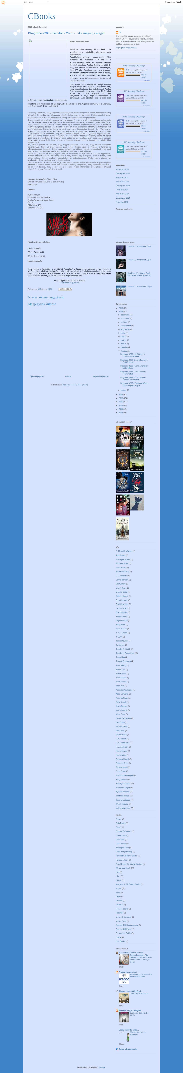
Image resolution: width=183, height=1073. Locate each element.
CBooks (41, 16)
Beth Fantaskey (122, 571)
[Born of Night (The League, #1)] (137, 448)
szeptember (126, 326)
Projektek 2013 (122, 177)
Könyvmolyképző (123, 868)
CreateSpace (121, 835)
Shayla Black (121, 779)
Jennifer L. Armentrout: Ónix (139, 246)
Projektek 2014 (122, 190)
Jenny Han (120, 657)
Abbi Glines (120, 555)
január (124, 390)
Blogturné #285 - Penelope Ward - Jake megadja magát (134, 384)
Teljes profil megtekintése (126, 47)
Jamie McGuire (122, 641)
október (124, 322)
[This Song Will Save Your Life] (123, 515)
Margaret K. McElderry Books (128, 884)
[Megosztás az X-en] (65, 289)
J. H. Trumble (121, 633)
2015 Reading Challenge (134, 91)
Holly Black (120, 625)
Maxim (118, 888)
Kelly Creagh (121, 702)
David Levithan (122, 604)
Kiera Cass (120, 714)
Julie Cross (120, 669)
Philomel (119, 905)
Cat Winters (121, 584)
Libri (117, 876)
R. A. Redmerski (122, 743)
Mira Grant (120, 731)
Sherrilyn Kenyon (123, 783)
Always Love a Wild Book (130, 991)
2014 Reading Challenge (134, 116)
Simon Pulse (121, 921)
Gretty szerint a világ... (129, 1030)
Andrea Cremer (122, 563)
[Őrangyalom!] (137, 510)
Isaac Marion (121, 629)
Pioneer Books (122, 909)
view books (146, 80)
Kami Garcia (121, 682)
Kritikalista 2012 (122, 169)
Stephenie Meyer (123, 788)
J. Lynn (119, 637)
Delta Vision (121, 843)
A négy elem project (128, 972)
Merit (118, 892)
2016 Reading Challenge (134, 65)
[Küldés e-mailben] (59, 289)
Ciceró (118, 827)
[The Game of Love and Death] (137, 492)
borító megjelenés (123, 808)
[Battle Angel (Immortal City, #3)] (123, 446)
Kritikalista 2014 (122, 194)
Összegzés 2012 (123, 173)
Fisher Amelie (121, 616)
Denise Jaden (121, 608)
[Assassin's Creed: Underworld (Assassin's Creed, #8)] (122, 539)
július (123, 333)
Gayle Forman (122, 621)
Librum (118, 880)
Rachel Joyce (121, 751)
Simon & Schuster (123, 917)
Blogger (102, 1067)
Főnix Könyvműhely (124, 852)
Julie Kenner (121, 673)
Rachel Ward (121, 755)
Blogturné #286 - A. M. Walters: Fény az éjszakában (133, 378)
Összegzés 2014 (123, 198)
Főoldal (68, 376)
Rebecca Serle (122, 763)
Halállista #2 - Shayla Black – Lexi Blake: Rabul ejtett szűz (140, 274)
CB (120, 32)
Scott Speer (121, 771)
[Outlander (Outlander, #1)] (137, 470)
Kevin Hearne (121, 710)
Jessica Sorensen (123, 661)
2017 (121, 395)
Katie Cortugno (122, 694)
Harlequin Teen (122, 860)
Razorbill (119, 913)
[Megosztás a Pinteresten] (70, 289)
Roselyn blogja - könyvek (130, 1011)
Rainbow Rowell (122, 759)
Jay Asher (120, 645)
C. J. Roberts (121, 576)
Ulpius (118, 937)
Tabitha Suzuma (122, 796)
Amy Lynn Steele (123, 559)
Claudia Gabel (121, 592)
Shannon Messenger (124, 775)
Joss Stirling (121, 665)
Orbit (118, 897)
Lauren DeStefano (123, 718)
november (125, 318)
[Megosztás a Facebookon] (67, 289)
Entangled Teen (122, 848)
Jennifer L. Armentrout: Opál (139, 260)
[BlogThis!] (62, 289)
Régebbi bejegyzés (101, 376)
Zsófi (127, 70)
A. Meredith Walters (124, 551)
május (124, 340)
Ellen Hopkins (121, 612)
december (125, 315)
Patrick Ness (121, 735)
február (124, 351)
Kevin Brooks (121, 706)
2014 (121, 405)
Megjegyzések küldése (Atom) (75, 385)
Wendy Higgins (122, 804)
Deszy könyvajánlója (128, 1049)
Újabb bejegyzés (37, 376)
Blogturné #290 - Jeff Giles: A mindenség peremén (132, 355)
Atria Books (121, 823)
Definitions (120, 839)
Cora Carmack (122, 600)
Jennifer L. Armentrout (125, 653)
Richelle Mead (122, 767)
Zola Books (120, 941)
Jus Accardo (121, 678)
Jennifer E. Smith (123, 649)
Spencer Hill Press (123, 929)
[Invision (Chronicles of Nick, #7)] (123, 492)
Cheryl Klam (121, 588)
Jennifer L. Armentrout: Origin (140, 287)
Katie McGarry (122, 698)
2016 (121, 398)
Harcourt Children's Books (126, 856)
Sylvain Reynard (122, 792)
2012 (121, 413)
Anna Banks (121, 568)
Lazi (117, 872)
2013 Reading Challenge (134, 142)
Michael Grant (121, 726)
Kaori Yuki (120, 686)
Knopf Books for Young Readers (129, 864)
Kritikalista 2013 (122, 182)
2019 (121, 308)
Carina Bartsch (122, 580)
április (124, 344)
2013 (121, 409)
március (124, 347)
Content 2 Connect (123, 831)
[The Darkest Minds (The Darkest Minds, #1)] (123, 469)
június (124, 336)
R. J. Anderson (122, 747)
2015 (121, 402)
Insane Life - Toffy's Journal (131, 953)
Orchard (119, 901)
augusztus (125, 329)
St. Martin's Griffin (123, 933)
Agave (118, 819)
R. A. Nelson (121, 739)
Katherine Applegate (124, 690)
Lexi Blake (120, 722)
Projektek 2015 (122, 202)
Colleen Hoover (122, 596)
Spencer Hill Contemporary (127, 925)
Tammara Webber (123, 800)
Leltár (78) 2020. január (139, 994)
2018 (121, 312)
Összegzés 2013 (123, 186)
